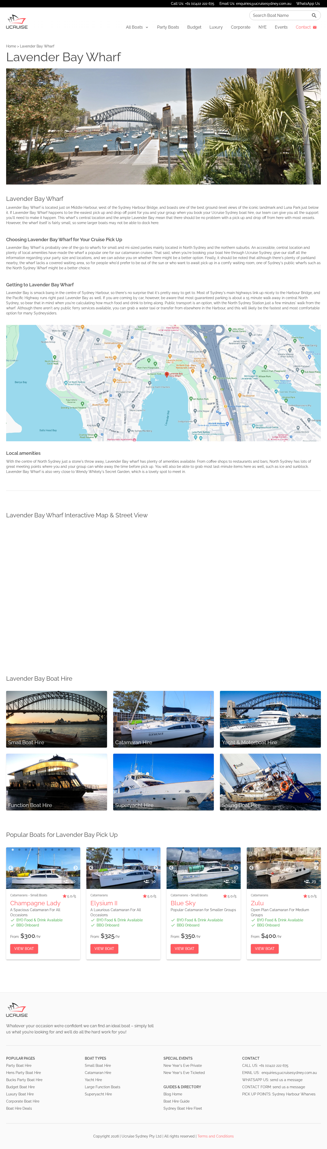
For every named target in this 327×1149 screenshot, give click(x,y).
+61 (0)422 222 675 (273, 1066)
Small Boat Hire (98, 1066)
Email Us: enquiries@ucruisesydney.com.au (255, 4)
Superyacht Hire (98, 1094)
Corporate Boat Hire (22, 1101)
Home (11, 46)
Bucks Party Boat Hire (24, 1080)
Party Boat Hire (18, 1066)
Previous (10, 868)
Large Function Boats (102, 1087)
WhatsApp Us (308, 4)
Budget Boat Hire (20, 1087)
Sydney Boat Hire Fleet (183, 1108)
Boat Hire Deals (19, 1108)
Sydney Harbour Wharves (294, 1094)
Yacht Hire (93, 1080)
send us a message (286, 1080)
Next (75, 868)
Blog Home (173, 1094)
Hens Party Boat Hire (23, 1073)
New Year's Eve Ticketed (184, 1073)
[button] (137, 27)
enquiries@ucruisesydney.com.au (289, 1073)
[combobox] (285, 15)
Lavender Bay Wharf (37, 46)
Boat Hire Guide (177, 1101)
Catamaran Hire (98, 1073)
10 (72, 849)
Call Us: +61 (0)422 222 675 (192, 4)
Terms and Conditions (215, 1136)
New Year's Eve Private (183, 1066)
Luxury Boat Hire (20, 1094)
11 (153, 849)
